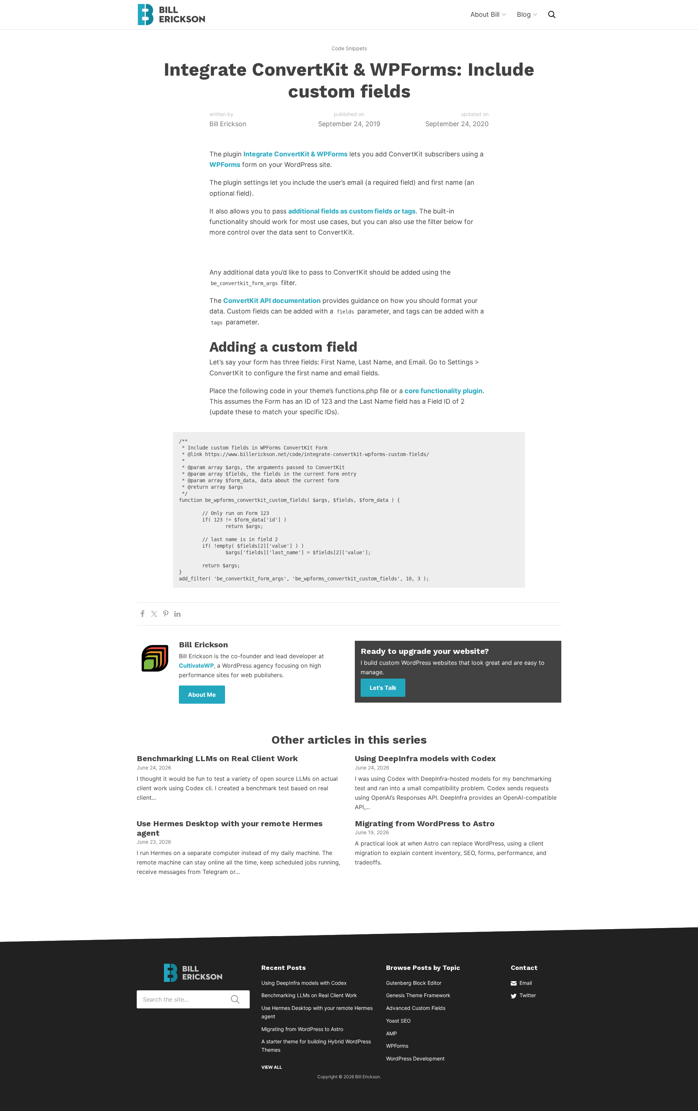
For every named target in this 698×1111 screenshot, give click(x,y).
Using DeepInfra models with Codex (425, 758)
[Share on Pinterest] (166, 614)
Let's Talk (383, 687)
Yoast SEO (398, 1021)
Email (526, 983)
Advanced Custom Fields (415, 1008)
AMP (391, 1033)
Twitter (528, 995)
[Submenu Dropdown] (504, 14)
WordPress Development (415, 1058)
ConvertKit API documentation (272, 300)
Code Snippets (349, 48)
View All (271, 1067)
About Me (202, 694)
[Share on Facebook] (142, 614)
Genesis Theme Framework (418, 995)
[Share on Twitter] (154, 614)
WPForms (224, 164)
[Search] (551, 14)
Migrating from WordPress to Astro (425, 823)
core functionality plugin (443, 391)
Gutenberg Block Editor (413, 983)
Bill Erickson (171, 14)
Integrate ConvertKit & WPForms (296, 154)
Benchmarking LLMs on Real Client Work (217, 758)
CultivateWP (196, 665)
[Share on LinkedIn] (177, 614)
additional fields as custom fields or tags (352, 211)
